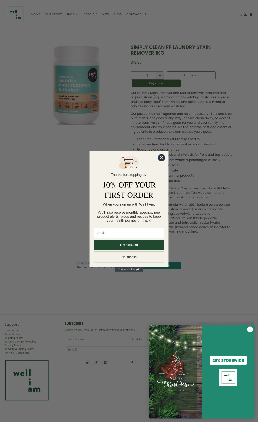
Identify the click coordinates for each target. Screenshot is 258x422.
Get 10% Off (129, 245)
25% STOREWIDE (228, 360)
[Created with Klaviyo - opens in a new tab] (129, 269)
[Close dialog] (161, 157)
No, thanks (129, 257)
